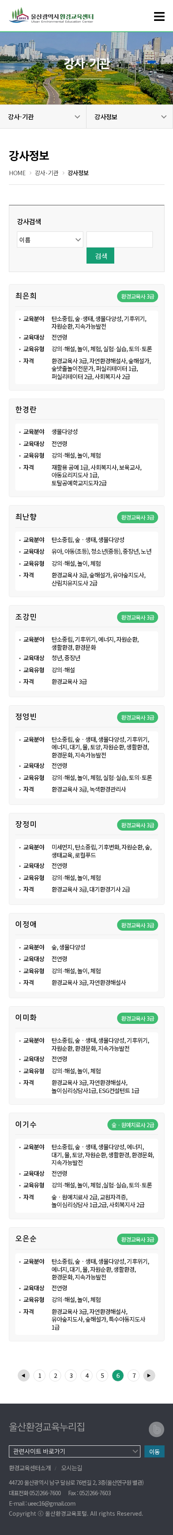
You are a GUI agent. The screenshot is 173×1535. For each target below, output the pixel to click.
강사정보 (106, 116)
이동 (154, 1451)
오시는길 (71, 1467)
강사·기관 (20, 116)
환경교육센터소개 (30, 1467)
